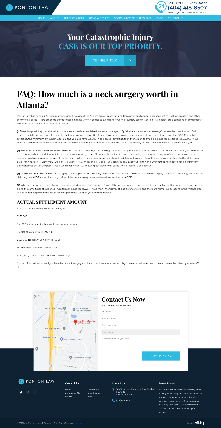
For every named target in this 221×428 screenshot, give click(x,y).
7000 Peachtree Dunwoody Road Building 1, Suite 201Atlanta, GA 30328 (135, 392)
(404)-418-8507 (123, 400)
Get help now (105, 60)
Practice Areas (73, 18)
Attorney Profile (72, 393)
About (54, 18)
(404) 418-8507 (187, 7)
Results (68, 397)
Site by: (190, 423)
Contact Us (175, 18)
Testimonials (94, 390)
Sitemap (79, 423)
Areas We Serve (99, 18)
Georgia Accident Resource (133, 18)
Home (41, 18)
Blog (159, 18)
